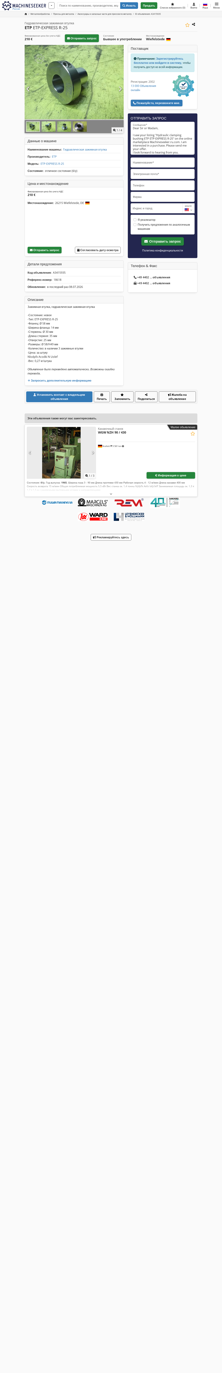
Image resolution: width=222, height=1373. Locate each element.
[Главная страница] (26, 13)
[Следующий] (120, 89)
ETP (54, 157)
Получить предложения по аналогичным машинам (164, 227)
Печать (102, 399)
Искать (130, 5)
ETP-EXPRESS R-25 (52, 164)
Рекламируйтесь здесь (112, 537)
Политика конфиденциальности (162, 250)
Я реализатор (146, 220)
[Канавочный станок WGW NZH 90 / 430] (61, 452)
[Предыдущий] (28, 89)
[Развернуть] (111, 494)
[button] (216, 5)
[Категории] (51, 5)
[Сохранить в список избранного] (187, 25)
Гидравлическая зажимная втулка (85, 149)
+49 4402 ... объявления (153, 277)
